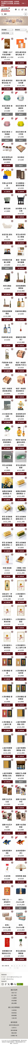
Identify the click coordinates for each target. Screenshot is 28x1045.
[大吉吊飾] (7, 868)
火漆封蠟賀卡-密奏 (21, 595)
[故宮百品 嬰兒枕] (7, 226)
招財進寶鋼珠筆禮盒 (21, 287)
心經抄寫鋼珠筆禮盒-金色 (7, 774)
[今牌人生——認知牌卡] (7, 891)
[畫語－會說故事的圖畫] (20, 252)
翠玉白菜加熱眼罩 (21, 466)
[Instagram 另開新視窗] (2, 985)
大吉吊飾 (7, 876)
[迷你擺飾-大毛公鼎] (20, 200)
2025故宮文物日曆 (7, 415)
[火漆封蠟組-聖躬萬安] (20, 688)
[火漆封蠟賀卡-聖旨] (20, 611)
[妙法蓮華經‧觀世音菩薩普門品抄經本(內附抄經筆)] (20, 175)
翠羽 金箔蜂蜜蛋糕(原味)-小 (7, 543)
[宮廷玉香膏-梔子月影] (20, 124)
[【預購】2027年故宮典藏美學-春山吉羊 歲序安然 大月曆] (7, 44)
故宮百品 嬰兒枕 (7, 235)
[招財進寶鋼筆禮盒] (7, 303)
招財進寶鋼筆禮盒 (7, 312)
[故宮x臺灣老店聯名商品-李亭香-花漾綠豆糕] (20, 44)
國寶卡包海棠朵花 (21, 800)
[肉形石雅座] (7, 278)
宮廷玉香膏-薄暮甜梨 (21, 107)
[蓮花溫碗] (7, 200)
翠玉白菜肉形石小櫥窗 (21, 235)
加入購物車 (7, 63)
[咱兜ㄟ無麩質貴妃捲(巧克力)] (20, 354)
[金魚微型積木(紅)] (20, 842)
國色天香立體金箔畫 (21, 81)
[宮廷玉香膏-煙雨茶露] (7, 98)
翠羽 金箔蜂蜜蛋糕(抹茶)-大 (21, 517)
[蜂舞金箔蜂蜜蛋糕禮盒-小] (20, 483)
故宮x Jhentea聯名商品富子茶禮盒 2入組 (21, 928)
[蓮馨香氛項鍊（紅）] (20, 329)
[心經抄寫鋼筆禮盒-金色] (7, 740)
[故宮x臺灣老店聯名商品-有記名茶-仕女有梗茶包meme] (7, 72)
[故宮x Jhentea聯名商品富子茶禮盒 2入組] (20, 917)
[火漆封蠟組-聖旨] (7, 688)
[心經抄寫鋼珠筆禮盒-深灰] (20, 740)
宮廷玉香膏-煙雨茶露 (7, 107)
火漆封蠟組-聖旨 (7, 697)
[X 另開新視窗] (8, 985)
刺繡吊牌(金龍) (7, 337)
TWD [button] (23, 3)
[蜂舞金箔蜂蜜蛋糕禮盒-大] (7, 483)
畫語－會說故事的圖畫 (21, 261)
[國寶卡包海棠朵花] (20, 791)
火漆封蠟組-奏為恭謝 (21, 671)
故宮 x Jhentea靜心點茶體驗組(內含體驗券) (21, 903)
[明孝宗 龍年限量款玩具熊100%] (20, 432)
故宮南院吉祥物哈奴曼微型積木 (21, 416)
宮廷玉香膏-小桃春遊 (7, 133)
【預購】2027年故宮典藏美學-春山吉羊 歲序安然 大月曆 (7, 55)
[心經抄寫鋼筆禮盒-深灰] (20, 714)
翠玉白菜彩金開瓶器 (21, 952)
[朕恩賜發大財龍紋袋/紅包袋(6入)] (7, 943)
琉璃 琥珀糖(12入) (7, 569)
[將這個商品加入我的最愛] (12, 39)
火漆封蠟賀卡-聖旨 (21, 620)
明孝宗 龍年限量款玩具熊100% (21, 442)
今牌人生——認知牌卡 (7, 900)
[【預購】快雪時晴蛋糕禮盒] (20, 560)
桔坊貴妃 (21, 157)
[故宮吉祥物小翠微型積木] (7, 432)
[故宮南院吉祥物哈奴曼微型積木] (20, 406)
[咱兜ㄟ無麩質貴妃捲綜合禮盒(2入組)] (20, 380)
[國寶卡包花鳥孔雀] (7, 791)
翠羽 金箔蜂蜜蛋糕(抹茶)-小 (21, 543)
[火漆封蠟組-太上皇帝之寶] (7, 714)
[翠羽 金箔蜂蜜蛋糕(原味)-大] (7, 508)
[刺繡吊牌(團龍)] (20, 303)
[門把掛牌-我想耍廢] (7, 354)
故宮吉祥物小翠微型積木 (7, 441)
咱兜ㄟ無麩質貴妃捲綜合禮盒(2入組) (21, 390)
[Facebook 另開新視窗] (5, 985)
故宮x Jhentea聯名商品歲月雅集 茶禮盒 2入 (7, 928)
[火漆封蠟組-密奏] (7, 662)
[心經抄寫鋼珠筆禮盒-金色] (7, 765)
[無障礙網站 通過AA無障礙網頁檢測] (20, 985)
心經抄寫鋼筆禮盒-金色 (7, 749)
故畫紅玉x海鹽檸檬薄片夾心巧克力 (20, 775)
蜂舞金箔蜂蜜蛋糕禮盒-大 (7, 492)
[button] (27, 32)
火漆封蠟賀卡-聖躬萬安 (7, 646)
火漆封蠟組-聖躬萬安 (21, 697)
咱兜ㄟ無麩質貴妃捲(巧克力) (20, 363)
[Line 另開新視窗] (12, 985)
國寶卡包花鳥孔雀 (7, 800)
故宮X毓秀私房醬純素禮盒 (7, 158)
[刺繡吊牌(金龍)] (7, 329)
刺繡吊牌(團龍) (20, 311)
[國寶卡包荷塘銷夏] (20, 816)
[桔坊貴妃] (20, 149)
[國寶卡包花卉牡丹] (7, 816)
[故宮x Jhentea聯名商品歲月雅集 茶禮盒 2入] (7, 917)
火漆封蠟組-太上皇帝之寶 (7, 723)
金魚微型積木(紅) (21, 851)
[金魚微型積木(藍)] (7, 842)
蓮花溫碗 (7, 208)
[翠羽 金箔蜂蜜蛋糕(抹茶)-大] (20, 508)
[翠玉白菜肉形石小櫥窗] (20, 226)
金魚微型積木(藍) (7, 851)
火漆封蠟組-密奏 (7, 671)
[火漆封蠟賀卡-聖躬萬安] (7, 637)
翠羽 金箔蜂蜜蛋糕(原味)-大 (7, 517)
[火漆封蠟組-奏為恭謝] (20, 662)
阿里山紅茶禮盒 (7, 184)
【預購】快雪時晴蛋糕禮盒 (21, 569)
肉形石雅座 (7, 286)
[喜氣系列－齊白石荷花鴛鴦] (7, 586)
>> (17, 968)
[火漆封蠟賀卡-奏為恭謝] (7, 611)
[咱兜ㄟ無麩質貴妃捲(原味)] (7, 380)
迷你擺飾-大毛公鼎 (21, 209)
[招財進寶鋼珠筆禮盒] (20, 278)
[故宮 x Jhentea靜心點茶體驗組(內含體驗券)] (20, 891)
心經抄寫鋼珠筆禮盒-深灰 (21, 749)
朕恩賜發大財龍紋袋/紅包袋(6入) (7, 953)
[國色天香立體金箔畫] (20, 72)
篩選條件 (25, 14)
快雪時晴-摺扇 (21, 876)
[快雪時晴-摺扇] (20, 868)
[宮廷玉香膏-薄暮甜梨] (20, 98)
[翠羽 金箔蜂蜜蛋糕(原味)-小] (7, 534)
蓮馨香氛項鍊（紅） (21, 338)
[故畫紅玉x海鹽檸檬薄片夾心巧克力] (20, 765)
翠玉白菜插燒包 (7, 466)
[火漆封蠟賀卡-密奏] (20, 586)
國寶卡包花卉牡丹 (7, 825)
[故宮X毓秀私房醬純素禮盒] (7, 149)
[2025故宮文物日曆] (7, 406)
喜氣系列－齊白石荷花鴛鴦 (7, 595)
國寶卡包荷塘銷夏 (21, 825)
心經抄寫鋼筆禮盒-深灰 (21, 723)
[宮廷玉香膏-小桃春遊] (7, 124)
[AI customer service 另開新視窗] (15, 985)
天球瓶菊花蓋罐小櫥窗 (7, 261)
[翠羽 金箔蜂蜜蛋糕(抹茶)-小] (20, 534)
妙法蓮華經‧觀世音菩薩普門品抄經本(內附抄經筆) (21, 186)
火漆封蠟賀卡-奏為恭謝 (7, 620)
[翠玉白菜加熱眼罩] (20, 457)
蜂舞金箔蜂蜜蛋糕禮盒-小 (21, 492)
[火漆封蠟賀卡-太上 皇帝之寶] (20, 637)
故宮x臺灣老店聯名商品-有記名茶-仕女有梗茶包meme (7, 84)
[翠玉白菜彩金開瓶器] (20, 943)
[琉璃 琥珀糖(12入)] (7, 560)
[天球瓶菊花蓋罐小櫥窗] (7, 252)
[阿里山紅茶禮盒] (7, 175)
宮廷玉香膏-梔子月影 (21, 133)
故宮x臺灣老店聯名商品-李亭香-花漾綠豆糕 (20, 54)
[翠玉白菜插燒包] (7, 457)
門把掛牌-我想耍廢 (7, 363)
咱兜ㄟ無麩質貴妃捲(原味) (7, 389)
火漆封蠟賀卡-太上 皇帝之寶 (21, 646)
